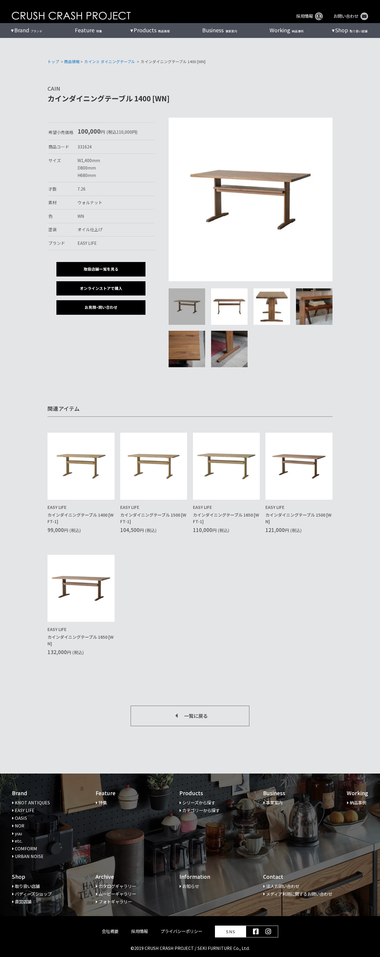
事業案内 (219, 30)
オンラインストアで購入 (101, 288)
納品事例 (287, 30)
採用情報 (304, 16)
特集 (88, 30)
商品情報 (72, 61)
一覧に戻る (196, 715)
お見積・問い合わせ (101, 307)
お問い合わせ (345, 16)
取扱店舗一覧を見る (101, 269)
